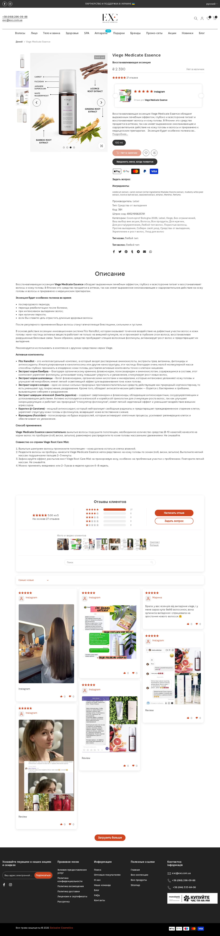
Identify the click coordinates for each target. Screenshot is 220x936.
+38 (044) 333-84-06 (184, 887)
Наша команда (102, 885)
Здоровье (72, 33)
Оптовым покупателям (107, 875)
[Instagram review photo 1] (46, 643)
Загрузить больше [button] (110, 837)
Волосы (20, 33)
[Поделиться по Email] (144, 252)
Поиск (97, 870)
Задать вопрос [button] (174, 521)
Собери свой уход (148, 228)
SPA (86, 33)
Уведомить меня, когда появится (134, 161)
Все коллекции (139, 875)
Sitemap (135, 885)
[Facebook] (4, 4)
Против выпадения (124, 228)
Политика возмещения (70, 886)
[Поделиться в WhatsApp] (150, 252)
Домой (19, 42)
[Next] (101, 102)
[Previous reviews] (115, 96)
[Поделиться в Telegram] (138, 252)
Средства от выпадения (132, 205)
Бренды (135, 33)
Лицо (34, 33)
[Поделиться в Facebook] (113, 252)
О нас (97, 880)
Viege (169, 218)
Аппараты (102, 33)
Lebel (136, 201)
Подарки (119, 33)
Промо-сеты (154, 33)
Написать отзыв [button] (174, 512)
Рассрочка (63, 901)
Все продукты (159, 221)
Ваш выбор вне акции (125, 221)
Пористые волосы (175, 224)
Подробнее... (120, 134)
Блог (202, 33)
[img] (25, 592)
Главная (135, 870)
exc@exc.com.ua (12, 20)
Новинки (187, 33)
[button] (119, 77)
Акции (172, 33)
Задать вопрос (121, 179)
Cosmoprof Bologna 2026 (142, 218)
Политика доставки (68, 891)
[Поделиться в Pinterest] (126, 252)
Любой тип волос (152, 224)
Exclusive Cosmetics (61, 927)
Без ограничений (184, 218)
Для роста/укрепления (126, 224)
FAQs (97, 895)
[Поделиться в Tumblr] (132, 252)
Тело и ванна (51, 33)
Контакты (99, 900)
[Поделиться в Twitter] (120, 252)
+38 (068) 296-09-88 (14, 16)
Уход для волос (154, 231)
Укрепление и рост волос (128, 231)
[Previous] (37, 102)
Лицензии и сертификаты (72, 896)
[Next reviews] (201, 96)
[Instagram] (10, 4)
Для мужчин (176, 221)
